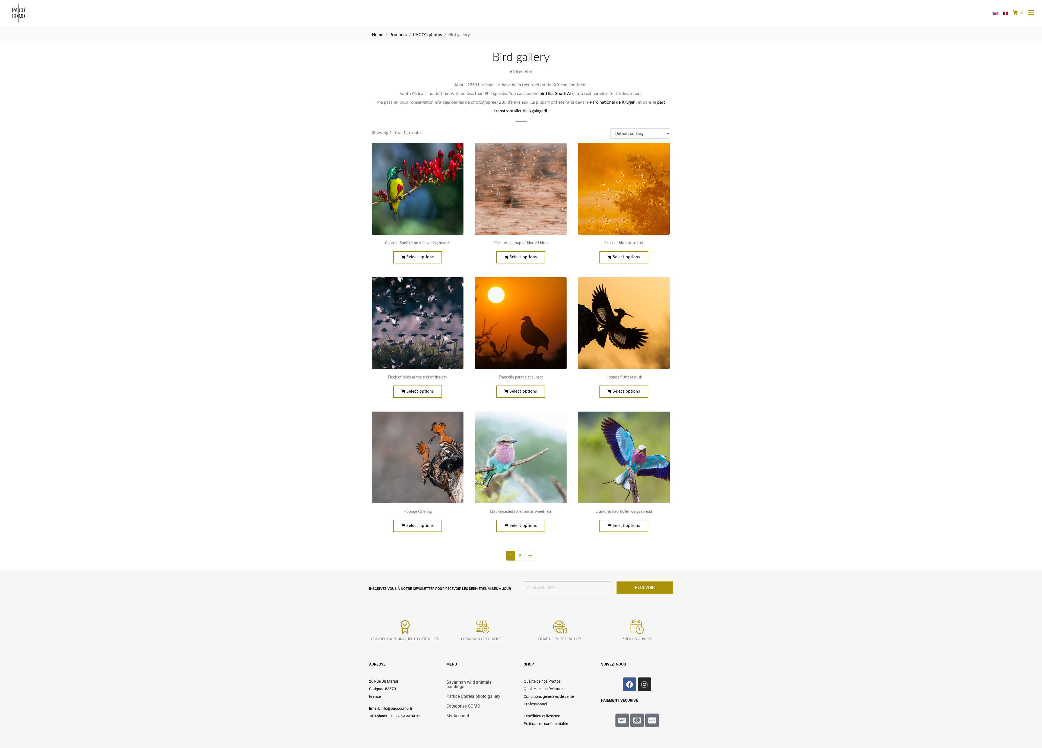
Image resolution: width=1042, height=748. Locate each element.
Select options (420, 257)
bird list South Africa (559, 93)
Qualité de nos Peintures (544, 689)
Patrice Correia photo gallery (473, 696)
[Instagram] (644, 684)
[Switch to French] (1005, 13)
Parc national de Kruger (612, 102)
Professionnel (535, 704)
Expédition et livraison (542, 716)
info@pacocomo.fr (396, 708)
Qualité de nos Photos (542, 681)
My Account (457, 715)
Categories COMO (463, 706)
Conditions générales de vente (549, 696)
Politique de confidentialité (546, 723)
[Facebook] (629, 684)
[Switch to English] (995, 13)
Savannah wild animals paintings (468, 684)
